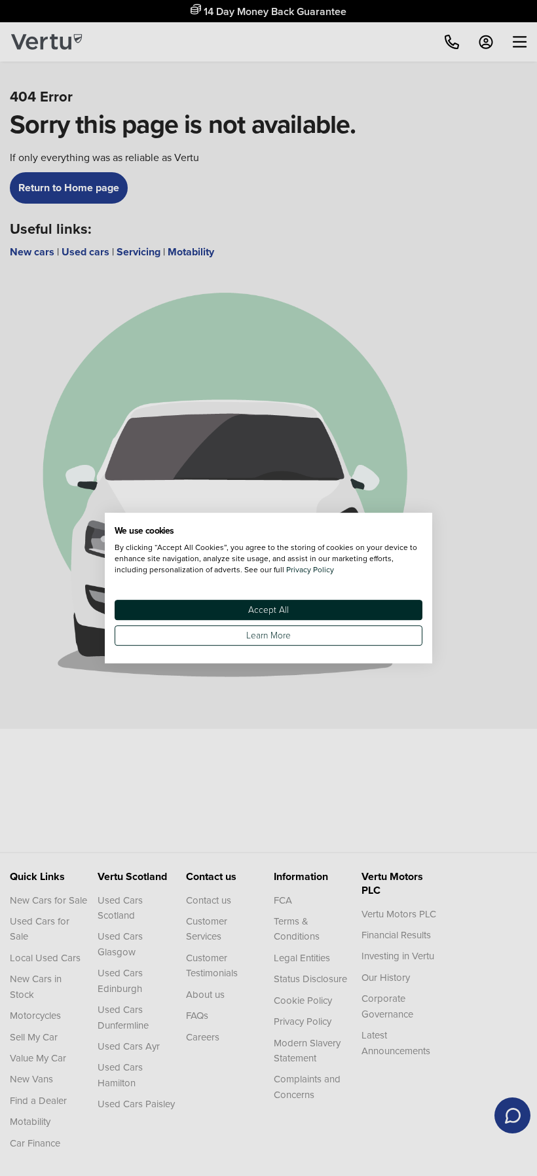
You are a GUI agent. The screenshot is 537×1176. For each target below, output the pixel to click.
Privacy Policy (310, 569)
